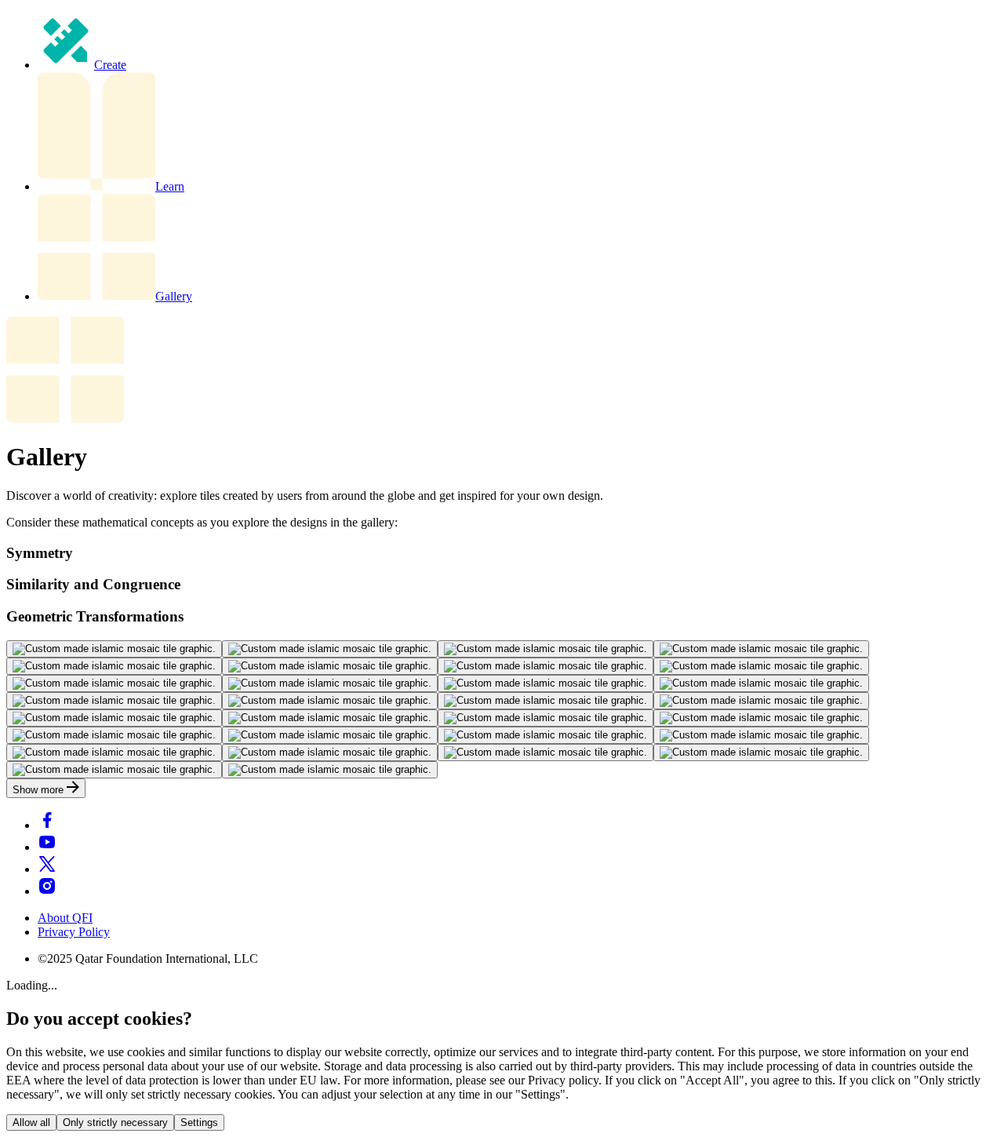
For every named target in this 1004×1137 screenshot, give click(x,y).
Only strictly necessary (115, 1122)
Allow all (31, 1122)
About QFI (65, 917)
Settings (199, 1122)
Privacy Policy (74, 931)
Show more (40, 790)
